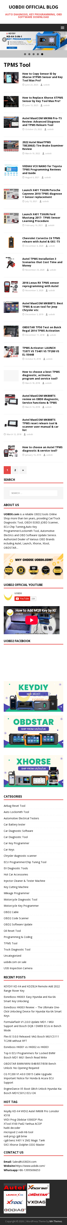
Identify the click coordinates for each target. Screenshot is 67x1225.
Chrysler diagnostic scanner (20, 855)
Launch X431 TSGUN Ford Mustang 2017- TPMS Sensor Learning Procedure (41, 217)
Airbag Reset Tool (14, 805)
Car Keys (9, 849)
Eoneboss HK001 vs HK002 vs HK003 (26, 1047)
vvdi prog (9, 1136)
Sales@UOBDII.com (24, 1161)
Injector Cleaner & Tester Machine (24, 881)
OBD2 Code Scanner (16, 918)
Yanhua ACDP (33, 1123)
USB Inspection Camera (18, 968)
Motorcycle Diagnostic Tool (20, 899)
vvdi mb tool (25, 1132)
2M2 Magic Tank (35, 1140)
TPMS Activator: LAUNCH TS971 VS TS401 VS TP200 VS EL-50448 (40, 351)
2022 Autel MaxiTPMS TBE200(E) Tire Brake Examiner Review (42, 145)
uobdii (46, 84)
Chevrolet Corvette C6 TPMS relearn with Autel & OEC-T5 (41, 239)
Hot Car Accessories (16, 874)
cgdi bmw (21, 1136)
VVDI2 (24, 1111)
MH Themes (56, 1221)
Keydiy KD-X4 (12, 1111)
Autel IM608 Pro (38, 1111)
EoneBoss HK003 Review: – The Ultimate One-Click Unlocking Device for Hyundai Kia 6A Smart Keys (33, 1011)
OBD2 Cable (11, 912)
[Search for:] (33, 493)
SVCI (6, 1144)
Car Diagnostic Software (18, 831)
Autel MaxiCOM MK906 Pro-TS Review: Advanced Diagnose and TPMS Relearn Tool (42, 121)
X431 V (20, 1140)
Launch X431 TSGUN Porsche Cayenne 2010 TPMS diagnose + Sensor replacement (42, 193)
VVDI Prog (10, 1119)
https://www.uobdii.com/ (30, 1166)
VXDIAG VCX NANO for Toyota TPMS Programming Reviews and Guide (42, 169)
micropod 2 (10, 1132)
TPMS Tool (10, 943)
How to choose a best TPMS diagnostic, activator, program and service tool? (41, 375)
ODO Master (36, 1144)
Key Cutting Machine (16, 887)
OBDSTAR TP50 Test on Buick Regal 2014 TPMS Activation (41, 328)
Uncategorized (12, 955)
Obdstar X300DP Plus (30, 1119)
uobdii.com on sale (15, 962)
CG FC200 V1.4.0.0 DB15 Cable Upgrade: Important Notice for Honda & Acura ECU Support (29, 1078)
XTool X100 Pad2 (14, 1123)
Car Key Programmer (16, 843)
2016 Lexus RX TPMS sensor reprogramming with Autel (40, 284)
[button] (62, 27)
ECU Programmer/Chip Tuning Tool (25, 862)
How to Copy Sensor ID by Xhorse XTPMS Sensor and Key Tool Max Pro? (42, 77)
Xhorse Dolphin (19, 1144)
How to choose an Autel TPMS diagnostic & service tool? (42, 448)
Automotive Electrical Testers (21, 818)
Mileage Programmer (16, 893)
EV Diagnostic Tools (16, 868)
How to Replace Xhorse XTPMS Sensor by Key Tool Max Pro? (42, 99)
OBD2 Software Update (18, 924)
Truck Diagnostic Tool (17, 949)
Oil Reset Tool (12, 931)
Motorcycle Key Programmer (21, 905)
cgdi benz (9, 1140)
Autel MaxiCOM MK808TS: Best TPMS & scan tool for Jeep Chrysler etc (42, 306)
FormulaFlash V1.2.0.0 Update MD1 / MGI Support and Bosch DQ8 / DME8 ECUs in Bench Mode (32, 1026)
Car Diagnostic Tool (16, 837)
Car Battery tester (14, 824)
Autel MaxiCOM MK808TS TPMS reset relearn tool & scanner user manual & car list (40, 425)
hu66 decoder (12, 1128)
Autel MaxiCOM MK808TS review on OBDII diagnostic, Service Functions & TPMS (40, 399)
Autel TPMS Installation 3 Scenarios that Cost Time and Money (42, 262)
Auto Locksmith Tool (16, 812)
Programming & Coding (18, 937)
